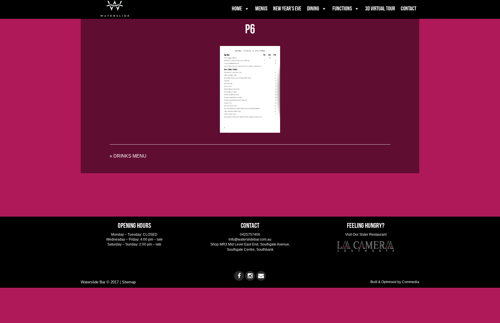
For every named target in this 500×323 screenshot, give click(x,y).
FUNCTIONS (342, 8)
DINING (313, 8)
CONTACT (408, 8)
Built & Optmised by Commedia (394, 282)
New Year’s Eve (287, 8)
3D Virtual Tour (380, 8)
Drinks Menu (129, 156)
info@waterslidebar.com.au (250, 239)
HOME (237, 8)
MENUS (261, 8)
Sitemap (129, 282)
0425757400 (250, 234)
